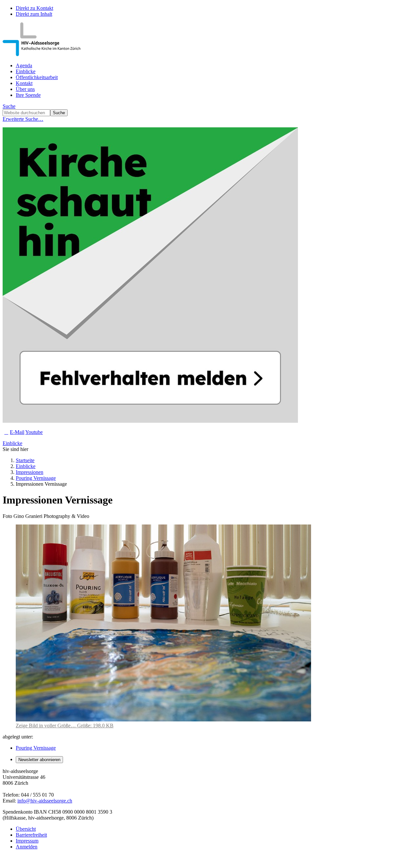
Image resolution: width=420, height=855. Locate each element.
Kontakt (24, 83)
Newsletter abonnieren (39, 759)
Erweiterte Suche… (23, 119)
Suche (9, 106)
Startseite (25, 460)
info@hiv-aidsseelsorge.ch (44, 800)
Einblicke (25, 71)
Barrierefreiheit (31, 835)
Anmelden (26, 846)
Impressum (27, 841)
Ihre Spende (28, 95)
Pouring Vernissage (36, 478)
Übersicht (26, 829)
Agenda (24, 65)
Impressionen (29, 472)
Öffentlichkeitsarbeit (37, 77)
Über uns (25, 89)
